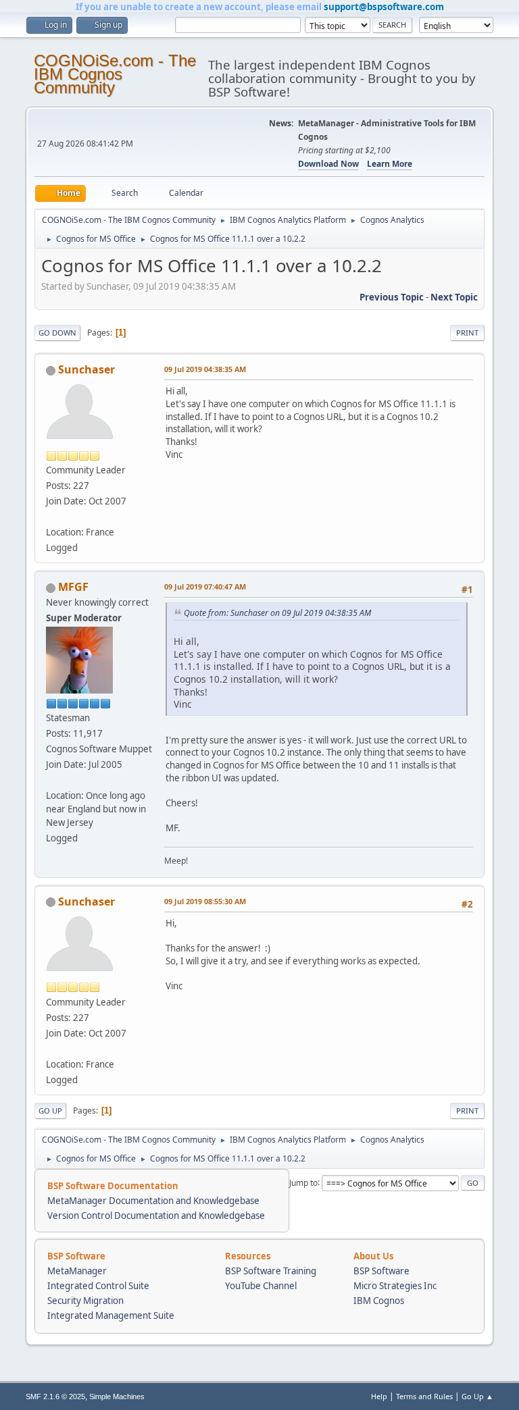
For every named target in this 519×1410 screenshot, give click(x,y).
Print (467, 333)
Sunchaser (86, 369)
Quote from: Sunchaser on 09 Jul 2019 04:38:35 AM (277, 613)
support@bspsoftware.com (384, 7)
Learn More (389, 163)
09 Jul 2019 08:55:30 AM (205, 901)
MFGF (73, 586)
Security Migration (85, 1301)
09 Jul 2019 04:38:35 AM (205, 369)
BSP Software (381, 1271)
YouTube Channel (261, 1286)
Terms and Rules (424, 1396)
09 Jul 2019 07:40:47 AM (205, 586)
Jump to (303, 1182)
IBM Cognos (378, 1301)
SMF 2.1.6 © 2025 (55, 1396)
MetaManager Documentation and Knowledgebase (153, 1201)
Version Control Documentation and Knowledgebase (156, 1215)
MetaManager (77, 1271)
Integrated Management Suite (110, 1315)
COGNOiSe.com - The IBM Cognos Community (115, 74)
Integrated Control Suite (98, 1286)
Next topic (454, 297)
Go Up (50, 1110)
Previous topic (392, 297)
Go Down (57, 333)
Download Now (328, 163)
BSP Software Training (270, 1271)
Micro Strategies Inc (395, 1286)
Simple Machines (117, 1396)
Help (379, 1396)
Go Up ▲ (477, 1396)
